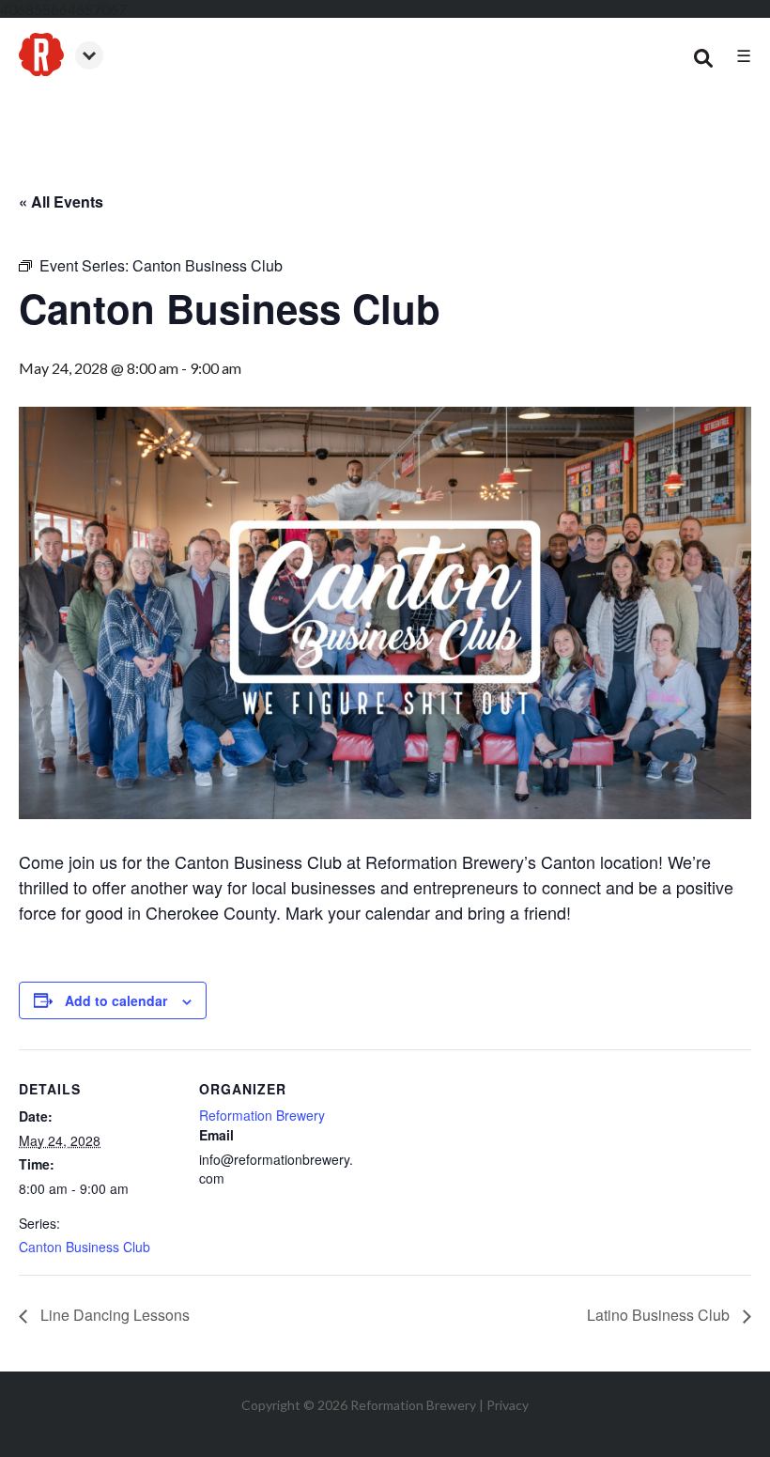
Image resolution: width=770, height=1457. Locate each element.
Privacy (507, 1405)
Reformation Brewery (262, 1115)
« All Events (61, 201)
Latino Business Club (660, 1314)
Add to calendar (116, 1000)
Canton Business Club (84, 1246)
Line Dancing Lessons (113, 1314)
